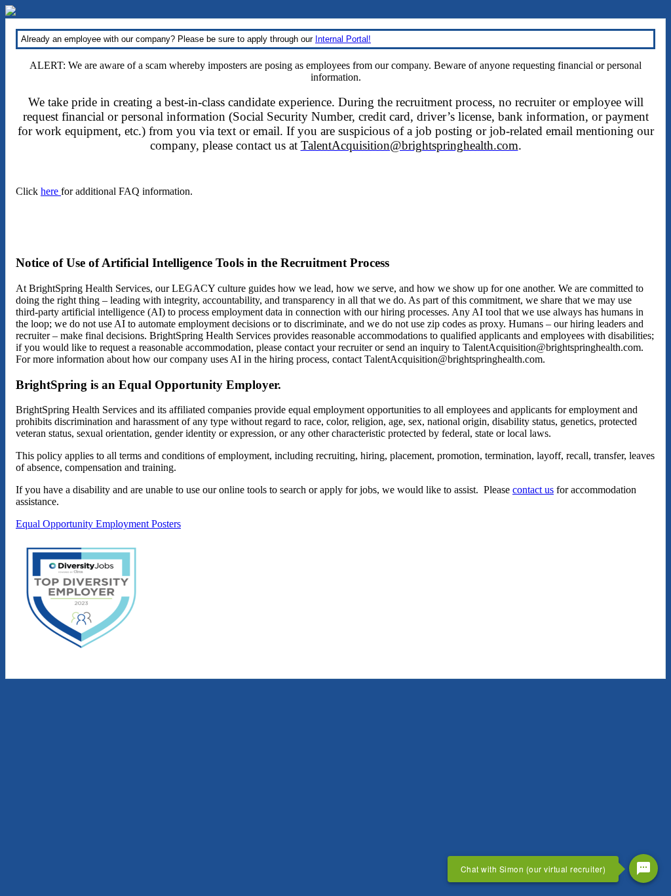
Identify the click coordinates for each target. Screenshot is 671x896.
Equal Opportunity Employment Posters (98, 523)
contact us (533, 489)
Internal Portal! (343, 39)
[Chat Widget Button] (643, 868)
